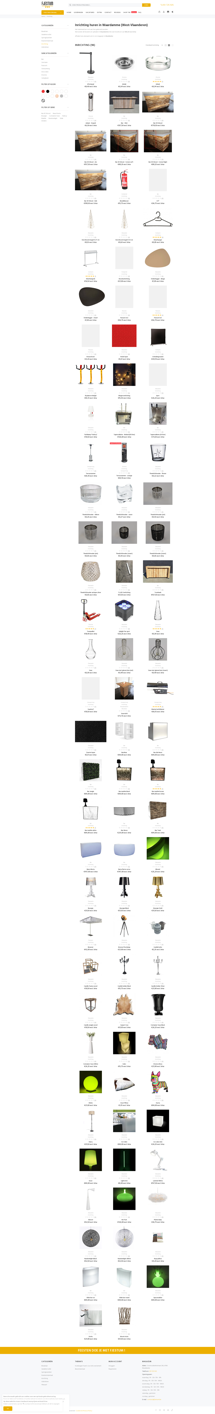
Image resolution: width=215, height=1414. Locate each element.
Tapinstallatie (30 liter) (158, 434)
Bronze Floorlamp (124, 947)
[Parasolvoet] (91, 336)
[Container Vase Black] (158, 1004)
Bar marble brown (158, 791)
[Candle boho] (158, 926)
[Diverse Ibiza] (158, 1043)
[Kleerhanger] (158, 219)
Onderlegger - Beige (158, 279)
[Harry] (91, 1121)
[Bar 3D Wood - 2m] (90, 141)
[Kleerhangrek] (91, 258)
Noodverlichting (124, 279)
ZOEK (146, 5)
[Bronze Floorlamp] (124, 926)
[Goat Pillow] (124, 1082)
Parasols (44, 65)
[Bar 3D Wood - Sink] (90, 180)
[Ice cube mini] (158, 1121)
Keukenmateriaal (47, 41)
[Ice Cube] (124, 1121)
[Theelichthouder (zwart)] (124, 532)
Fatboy (64, 116)
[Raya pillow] (158, 1237)
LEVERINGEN (78, 12)
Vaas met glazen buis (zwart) (158, 670)
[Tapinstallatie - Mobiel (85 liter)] (124, 413)
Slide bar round (124, 1297)
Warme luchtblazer (157, 709)
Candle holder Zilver (158, 986)
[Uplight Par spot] (124, 610)
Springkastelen (46, 37)
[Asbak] (124, 63)
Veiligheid (44, 78)
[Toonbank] (158, 571)
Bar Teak (158, 830)
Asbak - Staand (91, 123)
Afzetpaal (90, 84)
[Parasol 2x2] (124, 297)
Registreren (112, 1369)
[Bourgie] (91, 887)
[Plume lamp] (158, 1199)
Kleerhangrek (90, 279)
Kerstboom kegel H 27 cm (90, 240)
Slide (61, 118)
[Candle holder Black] (124, 965)
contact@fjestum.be (154, 1399)
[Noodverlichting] (124, 258)
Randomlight (53, 118)
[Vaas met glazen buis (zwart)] (158, 649)
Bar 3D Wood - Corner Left (124, 162)
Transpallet (91, 631)
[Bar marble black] (124, 770)
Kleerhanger (158, 240)
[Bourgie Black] (124, 887)
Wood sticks (124, 1336)
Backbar (124, 752)
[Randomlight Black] (91, 1237)
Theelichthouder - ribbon (90, 514)
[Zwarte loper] (90, 731)
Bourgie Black (124, 908)
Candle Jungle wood (90, 1025)
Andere (43, 121)
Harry (90, 1142)
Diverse (44, 75)
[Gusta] (158, 1082)
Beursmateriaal (80, 1369)
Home (43, 16)
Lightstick (124, 1181)
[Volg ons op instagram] (160, 1410)
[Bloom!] (158, 848)
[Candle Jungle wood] (91, 1004)
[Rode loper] (124, 336)
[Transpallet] (91, 610)
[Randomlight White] (124, 1237)
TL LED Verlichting (124, 592)
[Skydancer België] (90, 374)
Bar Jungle (90, 791)
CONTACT (108, 12)
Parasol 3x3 (158, 318)
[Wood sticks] (124, 1315)
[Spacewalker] (158, 1276)
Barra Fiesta (57, 113)
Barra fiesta (91, 869)
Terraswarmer (91, 473)
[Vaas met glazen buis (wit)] (124, 649)
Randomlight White (124, 1258)
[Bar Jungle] (91, 770)
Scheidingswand (157, 356)
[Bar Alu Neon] (158, 731)
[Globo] (91, 1082)
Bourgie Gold (157, 908)
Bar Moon (124, 830)
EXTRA (99, 12)
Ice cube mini (158, 1142)
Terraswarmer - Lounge (124, 475)
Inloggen (112, 1366)
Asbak (124, 84)
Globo (91, 1103)
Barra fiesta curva (124, 869)
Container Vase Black (158, 1025)
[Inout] (91, 1160)
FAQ (139, 12)
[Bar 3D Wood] (158, 102)
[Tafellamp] (90, 413)
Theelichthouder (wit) (157, 514)
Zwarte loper (90, 752)
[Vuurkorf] (91, 688)
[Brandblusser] (124, 180)
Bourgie (44, 116)
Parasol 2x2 (124, 318)
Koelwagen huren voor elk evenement (88, 1366)
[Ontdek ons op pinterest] (164, 1410)
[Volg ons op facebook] (156, 1410)
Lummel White (158, 1181)
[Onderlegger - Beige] (158, 258)
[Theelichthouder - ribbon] (91, 493)
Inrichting (49, 16)
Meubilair (44, 31)
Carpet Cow (124, 1025)
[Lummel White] (158, 1160)
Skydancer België (91, 395)
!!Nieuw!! (44, 1384)
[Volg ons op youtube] (168, 1410)
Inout (90, 1181)
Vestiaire (44, 62)
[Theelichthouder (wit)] (157, 493)
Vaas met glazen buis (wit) (124, 670)
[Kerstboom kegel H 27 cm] (90, 218)
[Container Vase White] (91, 1043)
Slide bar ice (91, 1297)
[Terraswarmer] (91, 452)
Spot (157, 395)
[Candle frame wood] (91, 965)
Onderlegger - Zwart (91, 318)
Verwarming (45, 68)
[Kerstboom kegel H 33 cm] (124, 218)
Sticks (91, 1336)
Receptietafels (124, 707)
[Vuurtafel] (124, 688)
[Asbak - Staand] (90, 102)
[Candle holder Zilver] (158, 965)
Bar (42, 59)
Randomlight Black (90, 1258)
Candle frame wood (90, 986)
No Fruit (124, 1220)
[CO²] (158, 180)
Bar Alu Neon (158, 752)
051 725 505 (168, 5)
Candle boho (158, 947)
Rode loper (124, 356)
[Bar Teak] (158, 809)
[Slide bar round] (124, 1276)
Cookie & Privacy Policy (84, 1411)
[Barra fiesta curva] (124, 848)
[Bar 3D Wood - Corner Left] (124, 141)
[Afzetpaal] (91, 63)
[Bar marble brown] (158, 770)
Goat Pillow (124, 1103)
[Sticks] (91, 1315)
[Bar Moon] (124, 809)
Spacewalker (158, 1297)
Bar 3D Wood (45, 113)
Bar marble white (90, 830)
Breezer (90, 947)
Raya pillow (158, 1258)
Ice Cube (124, 1142)
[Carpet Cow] (124, 1004)
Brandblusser (124, 201)
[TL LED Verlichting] (124, 571)
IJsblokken (45, 47)
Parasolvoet (91, 356)
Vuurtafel (124, 713)
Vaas (157, 631)
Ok (8, 1408)
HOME (69, 12)
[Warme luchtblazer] (158, 688)
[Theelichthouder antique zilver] (90, 571)
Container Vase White (90, 1064)
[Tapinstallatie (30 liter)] (158, 413)
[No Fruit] (124, 1199)
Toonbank (158, 592)
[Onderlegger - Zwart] (90, 296)
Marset (90, 1220)
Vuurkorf (91, 709)
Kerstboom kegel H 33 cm (124, 240)
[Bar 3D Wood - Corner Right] (158, 141)
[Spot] (158, 374)
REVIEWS (117, 12)
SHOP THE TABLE (129, 12)
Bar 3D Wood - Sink (90, 201)
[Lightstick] (124, 1160)
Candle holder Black (124, 986)
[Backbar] (124, 731)
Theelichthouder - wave (124, 514)
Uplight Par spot (124, 631)
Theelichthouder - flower (157, 473)
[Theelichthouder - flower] (158, 452)
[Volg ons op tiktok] (172, 1410)
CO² (158, 201)
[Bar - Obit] (124, 102)
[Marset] (91, 1199)
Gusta (158, 1103)
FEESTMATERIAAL (50, 12)
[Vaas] (158, 610)
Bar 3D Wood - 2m (91, 162)
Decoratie (44, 72)
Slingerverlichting (124, 395)
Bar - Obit (124, 123)
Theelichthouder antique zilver (90, 592)
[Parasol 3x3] (158, 297)
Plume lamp (158, 1220)
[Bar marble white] (91, 809)
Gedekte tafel (46, 34)
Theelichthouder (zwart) (124, 553)
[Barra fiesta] (91, 848)
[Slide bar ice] (91, 1276)
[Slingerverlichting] (124, 374)
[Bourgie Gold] (158, 887)
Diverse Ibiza (158, 1064)
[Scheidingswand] (158, 336)
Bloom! (158, 869)
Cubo (124, 1064)
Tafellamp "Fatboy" (90, 434)
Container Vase (54, 116)
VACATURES (90, 12)
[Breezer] (91, 926)
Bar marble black (124, 791)
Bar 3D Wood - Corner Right (158, 162)
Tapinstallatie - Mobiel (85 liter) (124, 434)
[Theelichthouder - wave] (124, 493)
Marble (43, 118)
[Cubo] (124, 1043)
